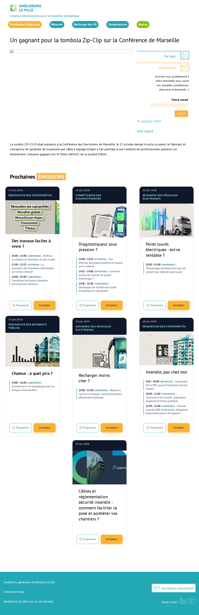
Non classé (145, 131)
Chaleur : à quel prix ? (32, 373)
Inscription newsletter (177, 588)
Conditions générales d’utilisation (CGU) (28, 582)
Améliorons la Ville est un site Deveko (28, 601)
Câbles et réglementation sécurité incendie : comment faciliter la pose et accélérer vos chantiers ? (98, 505)
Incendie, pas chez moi (166, 372)
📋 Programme (20, 305)
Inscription (44, 305)
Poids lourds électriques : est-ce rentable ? (163, 249)
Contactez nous (13, 592)
